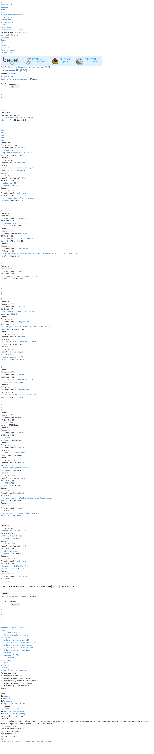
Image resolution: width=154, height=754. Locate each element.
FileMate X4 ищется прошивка (13, 452)
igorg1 (3, 485)
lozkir (3, 425)
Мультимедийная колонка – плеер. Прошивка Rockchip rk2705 (26, 326)
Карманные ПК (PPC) (14, 70)
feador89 (22, 531)
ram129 (22, 508)
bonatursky (5, 329)
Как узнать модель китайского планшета (17, 117)
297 (2, 132)
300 (2, 140)
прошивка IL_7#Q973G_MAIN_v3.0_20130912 (19, 342)
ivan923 (4, 155)
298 (2, 135)
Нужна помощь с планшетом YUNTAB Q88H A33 (20, 513)
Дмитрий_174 (7, 120)
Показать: (5, 586)
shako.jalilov (24, 389)
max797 (22, 417)
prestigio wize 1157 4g (10, 183)
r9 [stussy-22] (24, 321)
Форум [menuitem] (3, 40)
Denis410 (4, 241)
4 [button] (1, 97)
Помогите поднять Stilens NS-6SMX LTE (17, 379)
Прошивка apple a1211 (10, 223)
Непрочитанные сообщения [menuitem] (12, 30)
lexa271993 (6, 170)
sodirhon (4, 226)
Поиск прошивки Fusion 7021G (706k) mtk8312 (19, 238)
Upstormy (22, 178)
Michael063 (23, 248)
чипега (13, 73)
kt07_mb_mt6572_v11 (10, 422)
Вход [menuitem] (3, 25)
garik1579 (4, 397)
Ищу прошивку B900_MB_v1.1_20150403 (18, 198)
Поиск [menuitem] (3, 45)
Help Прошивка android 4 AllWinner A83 (17, 152)
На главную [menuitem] (5, 37)
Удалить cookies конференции (15, 713)
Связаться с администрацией (14, 711)
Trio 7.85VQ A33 (8, 483)
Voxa (3, 314)
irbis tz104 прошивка (9, 551)
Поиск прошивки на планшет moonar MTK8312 (20, 276)
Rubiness (5, 470)
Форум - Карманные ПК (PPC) (14, 703)
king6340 (4, 185)
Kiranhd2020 (24, 336)
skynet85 (5, 382)
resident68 (23, 233)
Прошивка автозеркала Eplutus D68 (16, 468)
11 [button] (2, 105)
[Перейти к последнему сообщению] (27, 147)
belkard (3, 515)
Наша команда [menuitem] (6, 47)
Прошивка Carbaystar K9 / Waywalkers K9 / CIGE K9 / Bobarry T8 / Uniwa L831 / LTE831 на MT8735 (39, 253)
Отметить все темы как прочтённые (14, 79)
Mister (21, 374)
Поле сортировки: (27, 586)
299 (2, 137)
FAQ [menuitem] (2, 42)
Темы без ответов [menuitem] (8, 50)
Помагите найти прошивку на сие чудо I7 (17, 168)
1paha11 (4, 455)
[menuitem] (6, 4)
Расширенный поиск (11, 708)
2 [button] (1, 92)
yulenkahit (5, 278)
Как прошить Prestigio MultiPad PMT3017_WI (19, 394)
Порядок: (56, 586)
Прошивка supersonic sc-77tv (13, 357)
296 (2, 130)
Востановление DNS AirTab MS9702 (16, 566)
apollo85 (4, 500)
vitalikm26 (23, 147)
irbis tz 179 (6, 437)
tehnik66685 (23, 447)
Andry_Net (23, 218)
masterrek (5, 200)
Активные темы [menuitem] (7, 52)
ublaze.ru (6, 696)
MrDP (4, 256)
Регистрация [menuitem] (6, 27)
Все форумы (8, 701)
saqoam (22, 306)
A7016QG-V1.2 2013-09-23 (12, 536)
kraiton (21, 462)
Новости (6, 698)
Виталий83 (5, 359)
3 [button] (1, 94)
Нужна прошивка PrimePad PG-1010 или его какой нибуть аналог (27, 498)
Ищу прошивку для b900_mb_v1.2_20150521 (19, 311)
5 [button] (1, 100)
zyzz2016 (4, 344)
